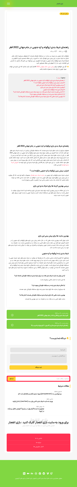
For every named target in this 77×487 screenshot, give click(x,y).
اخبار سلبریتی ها (38, 447)
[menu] (8, 4)
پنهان (58, 78)
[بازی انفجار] (67, 3)
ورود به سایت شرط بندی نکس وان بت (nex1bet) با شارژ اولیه (33, 401)
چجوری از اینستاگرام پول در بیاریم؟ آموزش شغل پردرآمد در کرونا (26, 410)
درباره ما (38, 442)
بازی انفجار (60, 4)
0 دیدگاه (52, 51)
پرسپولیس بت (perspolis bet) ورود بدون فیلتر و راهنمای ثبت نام (40, 394)
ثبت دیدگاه (38, 367)
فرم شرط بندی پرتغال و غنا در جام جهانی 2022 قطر (52, 315)
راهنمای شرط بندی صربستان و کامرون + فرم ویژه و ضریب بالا (49, 325)
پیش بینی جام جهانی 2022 (45, 67)
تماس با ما (38, 438)
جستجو (12, 379)
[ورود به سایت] (38, 479)
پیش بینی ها (64, 14)
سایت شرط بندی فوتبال (37, 175)
